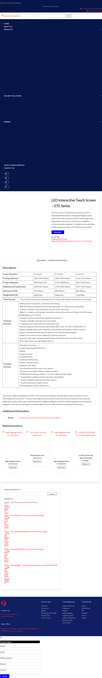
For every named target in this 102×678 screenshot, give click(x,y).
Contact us (9, 168)
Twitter (6, 178)
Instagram (6, 182)
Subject (3, 664)
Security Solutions (12, 96)
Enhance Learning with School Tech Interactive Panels (39, 418)
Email (2, 652)
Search (68, 15)
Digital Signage (59, 241)
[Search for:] (30, 493)
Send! (5, 676)
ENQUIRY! (58, 232)
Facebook (6, 173)
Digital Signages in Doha (71, 241)
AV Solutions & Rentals (14, 165)
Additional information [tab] (58, 260)
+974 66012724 (86, 8)
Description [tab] (41, 260)
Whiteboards (88, 241)
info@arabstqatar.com (95, 11)
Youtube (6, 186)
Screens (81, 241)
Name (2, 646)
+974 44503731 (97, 8)
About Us (8, 26)
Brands (7, 122)
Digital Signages (62, 239)
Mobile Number (6, 658)
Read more (13, 467)
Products (8, 29)
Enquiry (3, 670)
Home (6, 24)
